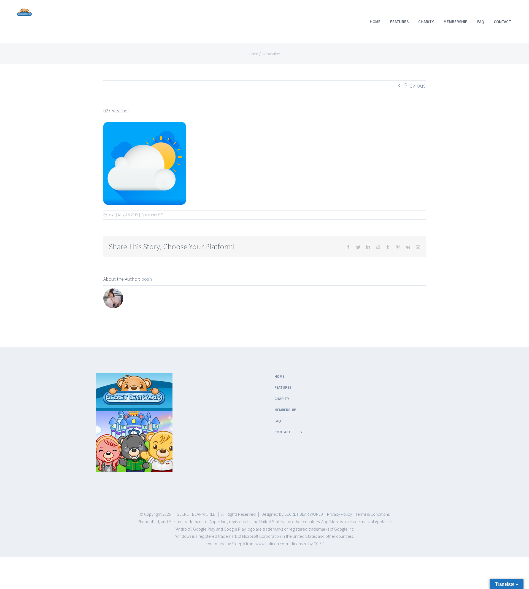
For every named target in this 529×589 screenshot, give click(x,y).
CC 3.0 (319, 543)
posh (111, 214)
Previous (415, 85)
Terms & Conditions (372, 514)
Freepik (238, 543)
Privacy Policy (339, 514)
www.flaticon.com (271, 543)
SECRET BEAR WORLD (303, 514)
